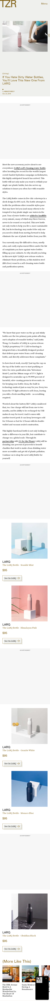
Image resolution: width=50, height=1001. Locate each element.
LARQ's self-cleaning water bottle (30, 168)
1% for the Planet (27, 441)
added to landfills (38, 215)
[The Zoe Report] (8, 3)
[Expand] (38, 978)
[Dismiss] (46, 978)
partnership (8, 441)
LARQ (48, 35)
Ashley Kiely (9, 91)
